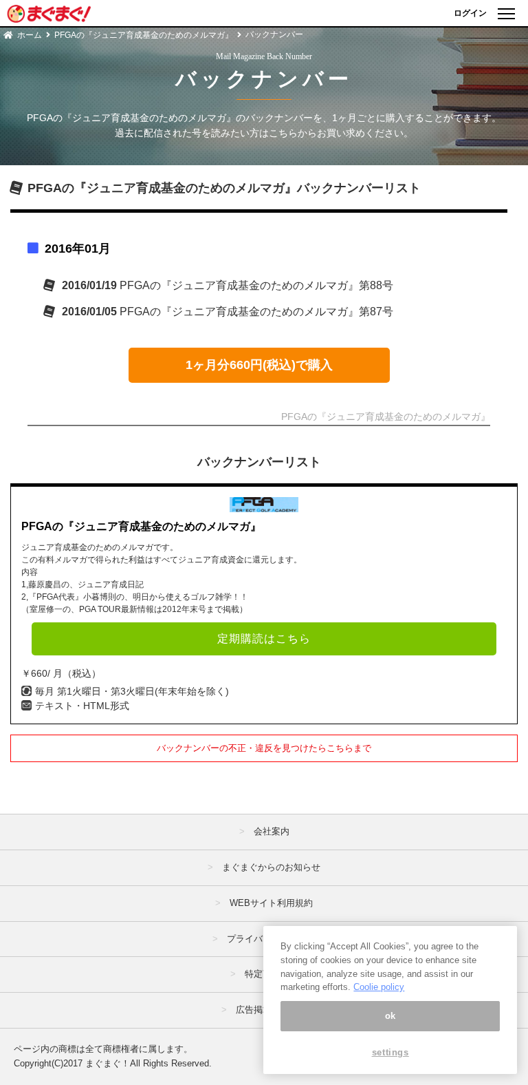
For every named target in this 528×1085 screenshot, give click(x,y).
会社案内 (271, 831)
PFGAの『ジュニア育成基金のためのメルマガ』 (143, 35)
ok (390, 1016)
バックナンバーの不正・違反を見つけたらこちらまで (264, 748)
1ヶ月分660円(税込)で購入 (259, 365)
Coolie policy (378, 987)
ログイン (470, 13)
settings (390, 1052)
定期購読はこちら (264, 638)
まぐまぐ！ (107, 1063)
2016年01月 (78, 248)
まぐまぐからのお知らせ (271, 867)
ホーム (29, 35)
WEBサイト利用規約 (271, 903)
